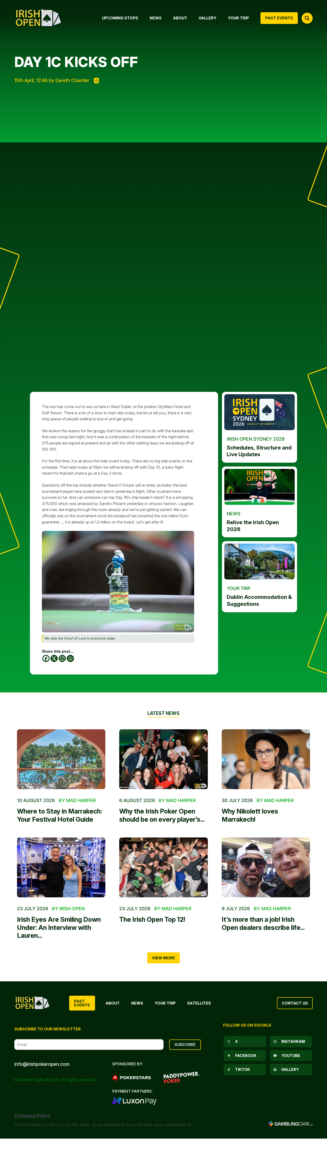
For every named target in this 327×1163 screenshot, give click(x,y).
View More (163, 957)
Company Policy (32, 1115)
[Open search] (307, 18)
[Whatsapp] (70, 658)
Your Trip (165, 1003)
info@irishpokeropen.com (41, 1064)
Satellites (199, 1003)
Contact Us (295, 1003)
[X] (54, 658)
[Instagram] (62, 658)
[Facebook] (46, 658)
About (113, 1003)
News (137, 1003)
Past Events (82, 1003)
